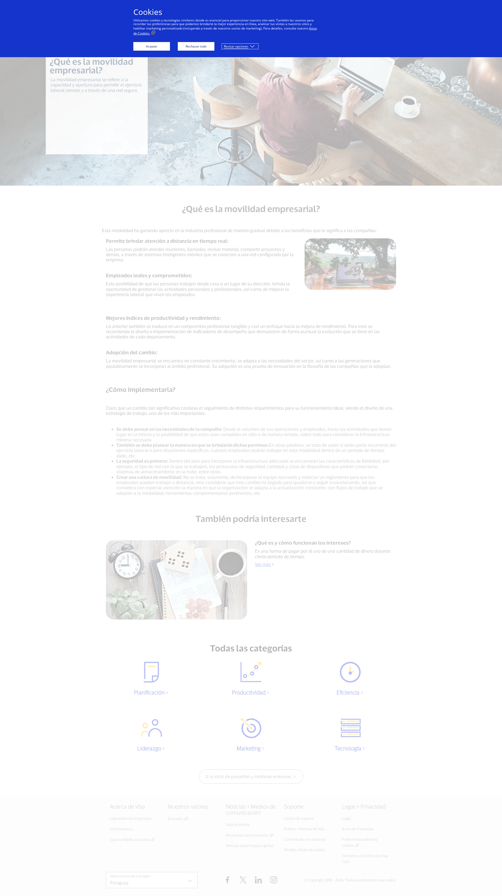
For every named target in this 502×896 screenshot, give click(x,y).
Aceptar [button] (151, 46)
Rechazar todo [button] (196, 46)
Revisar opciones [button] (236, 46)
